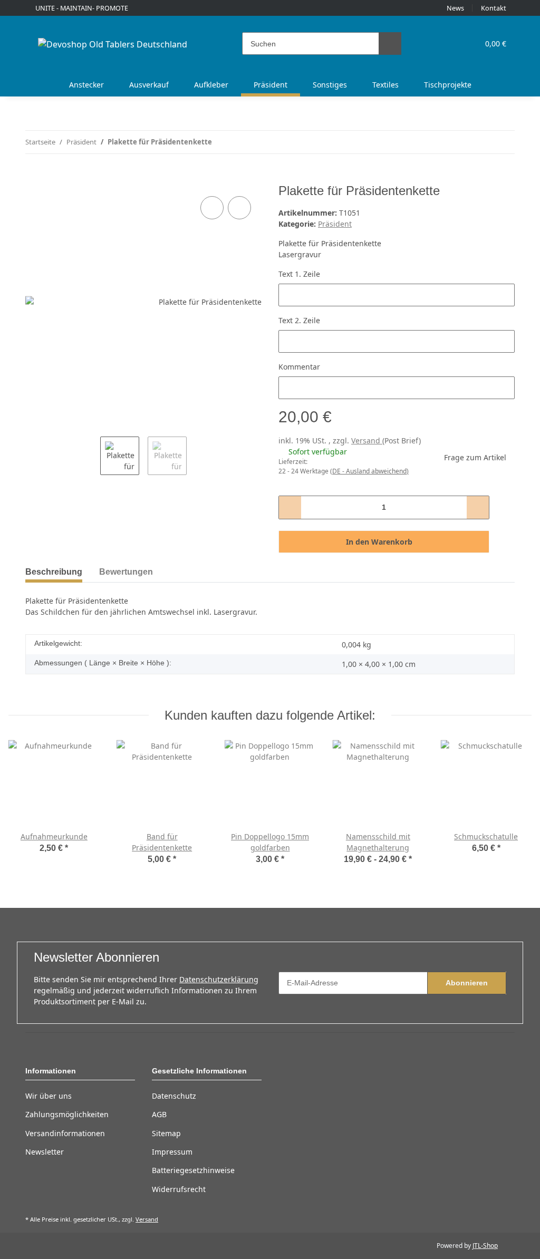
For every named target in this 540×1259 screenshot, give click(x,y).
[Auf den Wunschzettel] (239, 207)
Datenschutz (174, 1096)
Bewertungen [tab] (126, 571)
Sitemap (166, 1133)
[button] (429, 43)
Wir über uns (48, 1096)
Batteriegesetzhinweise (193, 1170)
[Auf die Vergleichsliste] (212, 207)
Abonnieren (467, 983)
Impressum (172, 1152)
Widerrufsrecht (179, 1189)
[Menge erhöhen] (477, 507)
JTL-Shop (485, 1245)
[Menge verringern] (290, 507)
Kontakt (493, 8)
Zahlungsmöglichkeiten (67, 1114)
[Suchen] (390, 43)
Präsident (335, 224)
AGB (159, 1114)
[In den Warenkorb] (33, 177)
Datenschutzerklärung (218, 979)
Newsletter (44, 1152)
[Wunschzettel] (450, 43)
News (455, 8)
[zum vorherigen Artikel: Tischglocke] (480, 142)
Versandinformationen (65, 1133)
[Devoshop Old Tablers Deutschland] (112, 44)
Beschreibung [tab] (53, 571)
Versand (366, 440)
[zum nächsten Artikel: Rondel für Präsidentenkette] (503, 142)
